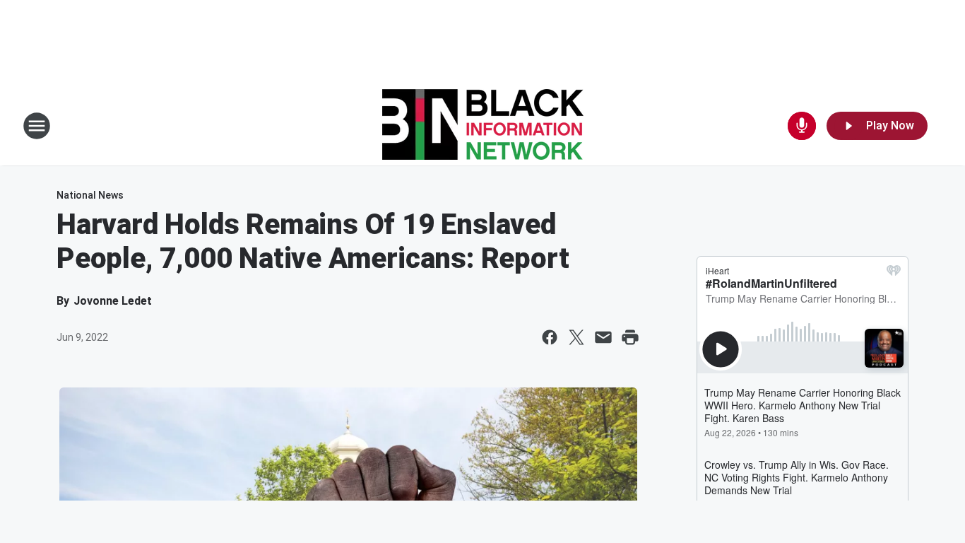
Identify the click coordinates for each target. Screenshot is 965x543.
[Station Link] (483, 126)
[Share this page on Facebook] (550, 337)
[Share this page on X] (576, 337)
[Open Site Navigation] (37, 126)
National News (90, 195)
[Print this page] (630, 337)
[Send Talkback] (802, 126)
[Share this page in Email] (603, 337)
